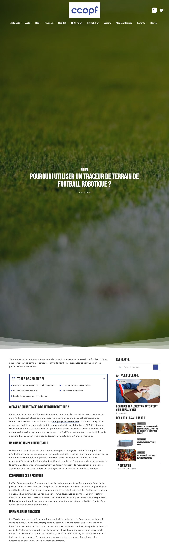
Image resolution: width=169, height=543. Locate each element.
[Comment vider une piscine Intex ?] (126, 442)
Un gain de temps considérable (76, 385)
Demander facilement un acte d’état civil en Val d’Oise (137, 408)
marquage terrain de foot (65, 421)
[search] (154, 10)
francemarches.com (127, 469)
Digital (84, 169)
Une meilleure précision (72, 391)
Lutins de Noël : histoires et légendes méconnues (147, 456)
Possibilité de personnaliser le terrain (30, 396)
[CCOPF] (84, 10)
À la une (141, 439)
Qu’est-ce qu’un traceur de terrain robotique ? (34, 385)
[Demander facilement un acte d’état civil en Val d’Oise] (138, 391)
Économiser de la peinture (25, 391)
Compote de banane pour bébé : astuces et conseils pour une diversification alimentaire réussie (148, 430)
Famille (122, 382)
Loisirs (141, 452)
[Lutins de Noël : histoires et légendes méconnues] (126, 455)
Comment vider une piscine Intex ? (146, 443)
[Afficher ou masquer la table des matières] (75, 379)
